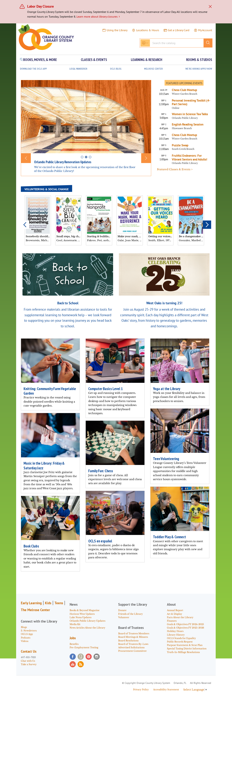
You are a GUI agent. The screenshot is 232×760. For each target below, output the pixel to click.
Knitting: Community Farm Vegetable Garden (50, 391)
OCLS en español (100, 541)
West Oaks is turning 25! (164, 303)
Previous (25, 225)
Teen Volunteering (166, 458)
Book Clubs (31, 546)
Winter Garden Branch (184, 93)
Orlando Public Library (185, 118)
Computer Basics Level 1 (105, 388)
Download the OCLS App (33, 68)
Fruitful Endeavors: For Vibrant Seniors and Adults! (189, 157)
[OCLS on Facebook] (73, 657)
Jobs (73, 638)
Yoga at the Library (166, 388)
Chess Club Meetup (184, 90)
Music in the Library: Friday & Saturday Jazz (44, 465)
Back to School (67, 303)
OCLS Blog (115, 68)
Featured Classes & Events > (174, 169)
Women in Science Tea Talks (190, 114)
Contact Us (28, 651)
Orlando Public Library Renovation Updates (62, 162)
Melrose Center (153, 68)
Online (175, 108)
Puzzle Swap (180, 145)
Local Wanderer (78, 68)
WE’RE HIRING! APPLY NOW (198, 68)
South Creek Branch (183, 149)
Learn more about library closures (98, 16)
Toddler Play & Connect (169, 536)
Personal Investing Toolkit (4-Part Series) (191, 102)
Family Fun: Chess (100, 470)
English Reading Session (187, 124)
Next (207, 225)
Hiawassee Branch (182, 128)
